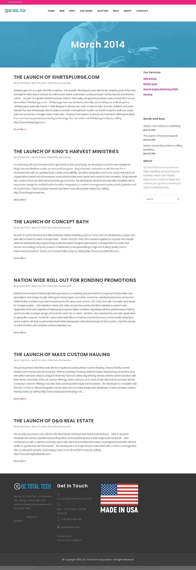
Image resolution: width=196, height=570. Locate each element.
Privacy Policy (64, 536)
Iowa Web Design (55, 568)
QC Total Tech (23, 83)
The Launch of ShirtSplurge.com (57, 77)
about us (32, 516)
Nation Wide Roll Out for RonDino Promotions (75, 280)
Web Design (150, 78)
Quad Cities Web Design (42, 568)
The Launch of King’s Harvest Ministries (66, 151)
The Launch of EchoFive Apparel (160, 135)
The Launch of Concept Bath (51, 221)
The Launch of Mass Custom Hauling (62, 354)
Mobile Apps (150, 83)
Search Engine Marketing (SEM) (160, 89)
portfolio (18, 520)
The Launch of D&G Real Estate (54, 420)
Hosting (147, 94)
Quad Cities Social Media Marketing (116, 568)
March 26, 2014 (38, 83)
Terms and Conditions (69, 540)
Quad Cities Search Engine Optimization (94, 568)
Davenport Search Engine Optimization (138, 568)
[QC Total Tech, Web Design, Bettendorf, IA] (158, 107)
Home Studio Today (155, 568)
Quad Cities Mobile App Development (71, 568)
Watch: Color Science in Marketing (161, 126)
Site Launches (64, 83)
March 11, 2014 (38, 228)
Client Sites (52, 83)
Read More (20, 129)
